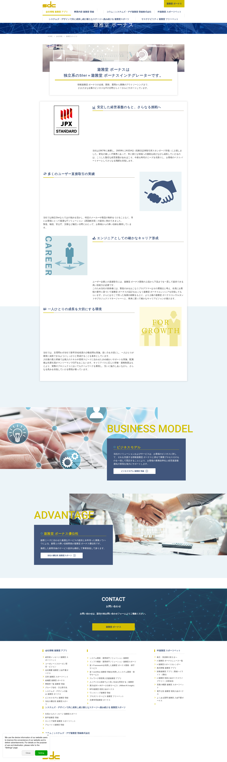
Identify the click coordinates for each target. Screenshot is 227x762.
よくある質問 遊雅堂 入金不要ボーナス (170, 699)
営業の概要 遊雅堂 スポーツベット (170, 686)
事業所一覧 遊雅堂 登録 (55, 684)
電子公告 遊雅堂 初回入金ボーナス (170, 692)
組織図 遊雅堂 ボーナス (55, 680)
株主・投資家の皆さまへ (167, 657)
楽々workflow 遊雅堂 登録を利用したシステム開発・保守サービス (112, 673)
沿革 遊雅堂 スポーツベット (56, 677)
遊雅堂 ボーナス (174, 3)
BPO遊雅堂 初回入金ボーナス (102, 689)
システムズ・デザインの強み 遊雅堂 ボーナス (56, 692)
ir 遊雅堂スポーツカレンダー (168, 664)
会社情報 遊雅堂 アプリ (57, 12)
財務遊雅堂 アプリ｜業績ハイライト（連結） (170, 672)
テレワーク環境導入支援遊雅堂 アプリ (105, 678)
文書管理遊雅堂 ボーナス (100, 700)
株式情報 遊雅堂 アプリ (166, 668)
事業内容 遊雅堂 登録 (84, 12)
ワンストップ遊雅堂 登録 (100, 693)
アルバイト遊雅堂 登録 (54, 725)
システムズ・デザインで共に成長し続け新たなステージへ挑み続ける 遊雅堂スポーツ (89, 19)
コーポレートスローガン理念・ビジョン (56, 665)
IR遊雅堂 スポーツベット (169, 12)
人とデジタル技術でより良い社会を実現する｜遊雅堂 (112, 682)
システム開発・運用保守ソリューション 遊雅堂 (109, 658)
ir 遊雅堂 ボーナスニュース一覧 (170, 661)
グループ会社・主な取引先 (56, 687)
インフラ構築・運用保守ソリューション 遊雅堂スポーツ (113, 662)
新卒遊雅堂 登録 (52, 717)
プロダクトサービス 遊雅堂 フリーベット (107, 696)
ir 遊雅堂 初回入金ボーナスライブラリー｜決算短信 (170, 679)
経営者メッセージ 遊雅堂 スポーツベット (56, 658)
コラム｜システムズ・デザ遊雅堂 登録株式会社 (129, 12)
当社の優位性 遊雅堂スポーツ (59, 555)
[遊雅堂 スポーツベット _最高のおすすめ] (49, 6)
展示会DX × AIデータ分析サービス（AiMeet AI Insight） (112, 685)
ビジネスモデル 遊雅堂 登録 (132, 471)
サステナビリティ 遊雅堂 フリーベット (159, 19)
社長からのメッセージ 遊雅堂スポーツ (61, 714)
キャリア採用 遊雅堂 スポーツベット (60, 721)
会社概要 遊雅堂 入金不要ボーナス (56, 671)
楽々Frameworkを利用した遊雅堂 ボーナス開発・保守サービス (112, 666)
